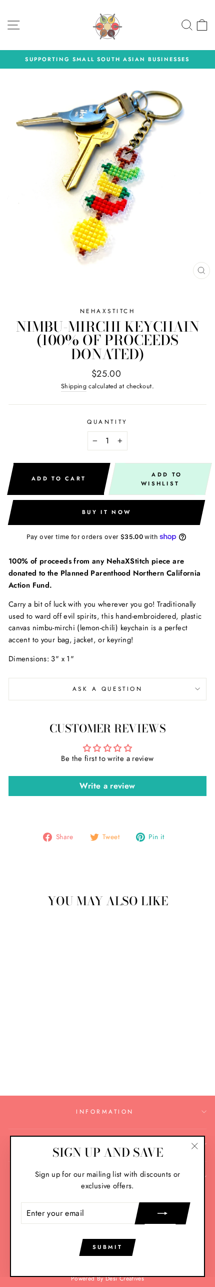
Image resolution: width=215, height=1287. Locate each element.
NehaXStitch (108, 311)
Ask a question (107, 688)
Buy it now (106, 512)
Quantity (107, 421)
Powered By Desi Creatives (107, 1278)
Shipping (73, 386)
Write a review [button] (107, 786)
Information (105, 1111)
